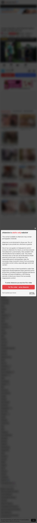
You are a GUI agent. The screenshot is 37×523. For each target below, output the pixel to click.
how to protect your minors (9, 293)
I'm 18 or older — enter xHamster (18, 287)
